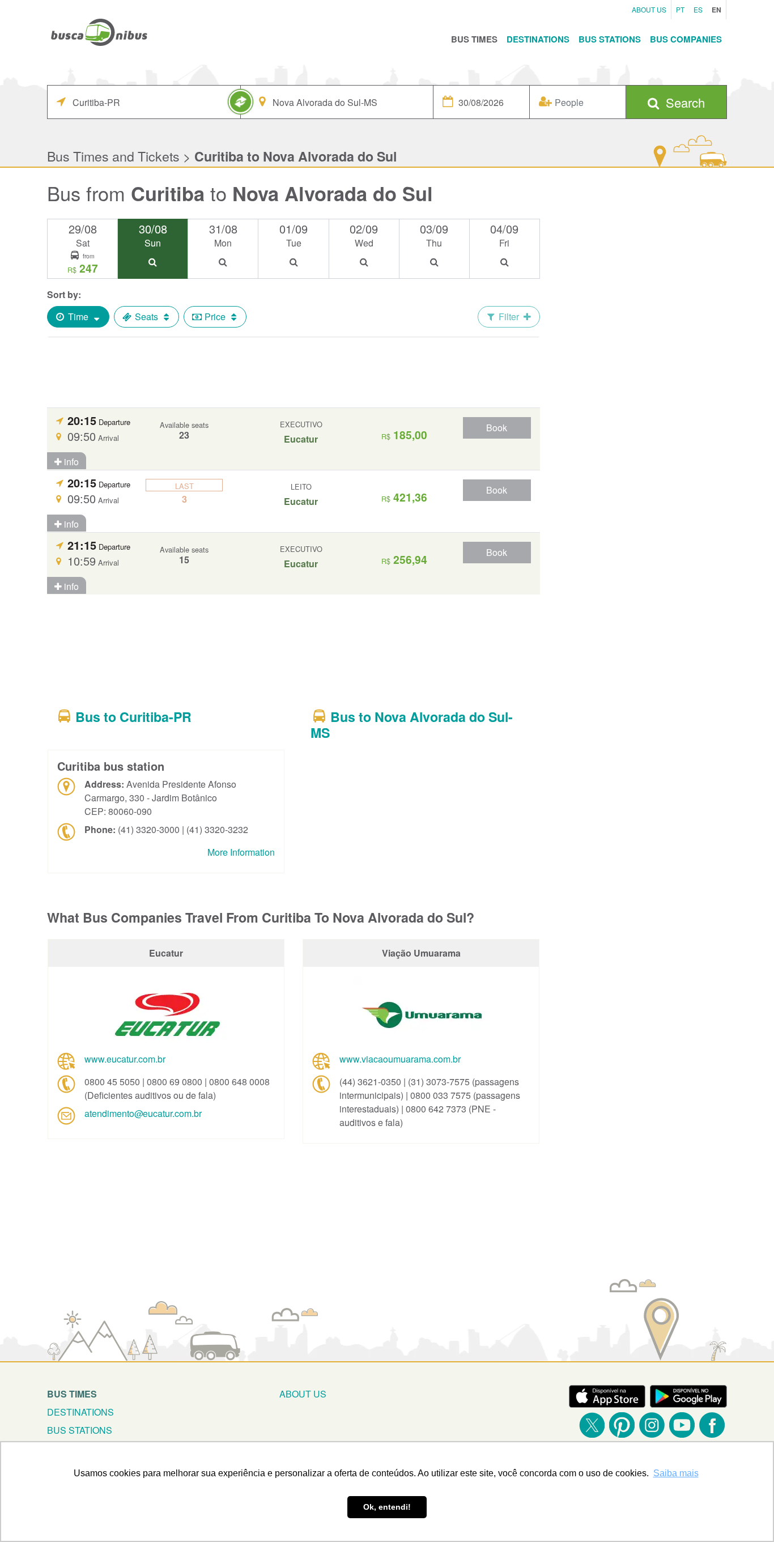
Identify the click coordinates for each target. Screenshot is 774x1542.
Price (215, 316)
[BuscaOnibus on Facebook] (712, 1425)
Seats (146, 316)
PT (680, 9)
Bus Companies (686, 39)
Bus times (72, 1393)
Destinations (538, 39)
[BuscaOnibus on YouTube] (682, 1425)
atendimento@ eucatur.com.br (143, 1113)
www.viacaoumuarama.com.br (400, 1058)
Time (78, 316)
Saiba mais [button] (676, 1473)
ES (698, 9)
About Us (649, 9)
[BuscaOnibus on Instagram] (652, 1425)
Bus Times (474, 39)
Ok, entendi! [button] (387, 1506)
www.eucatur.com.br (124, 1058)
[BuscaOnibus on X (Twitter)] (592, 1425)
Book (496, 427)
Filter (508, 316)
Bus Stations (610, 39)
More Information (241, 852)
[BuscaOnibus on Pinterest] (622, 1425)
